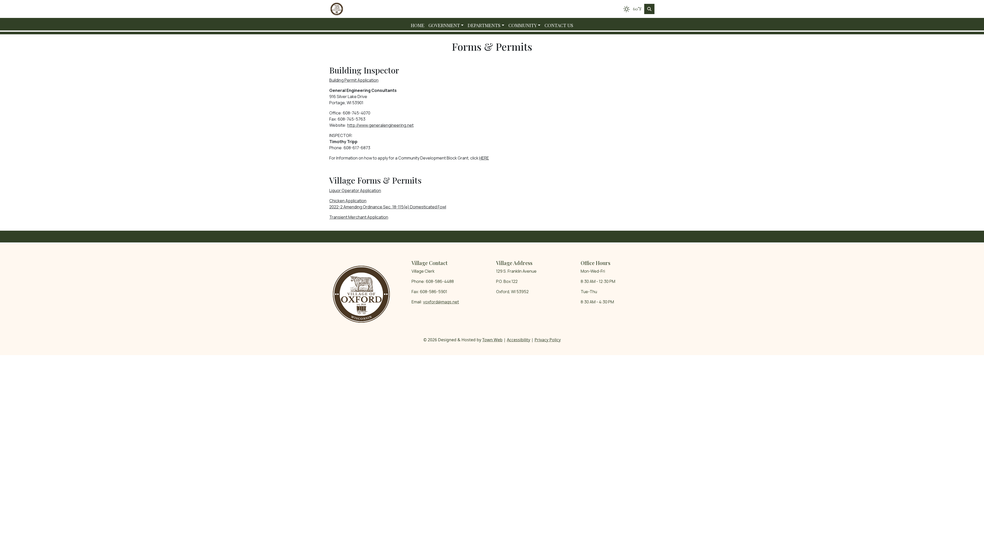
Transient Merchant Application (358, 217)
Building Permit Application (353, 80)
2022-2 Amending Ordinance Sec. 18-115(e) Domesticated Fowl (387, 207)
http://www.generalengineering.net (380, 125)
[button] (446, 25)
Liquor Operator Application (355, 190)
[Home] (336, 9)
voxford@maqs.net (441, 302)
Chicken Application (347, 201)
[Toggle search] (649, 9)
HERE (484, 158)
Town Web (492, 340)
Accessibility (518, 340)
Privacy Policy (548, 340)
